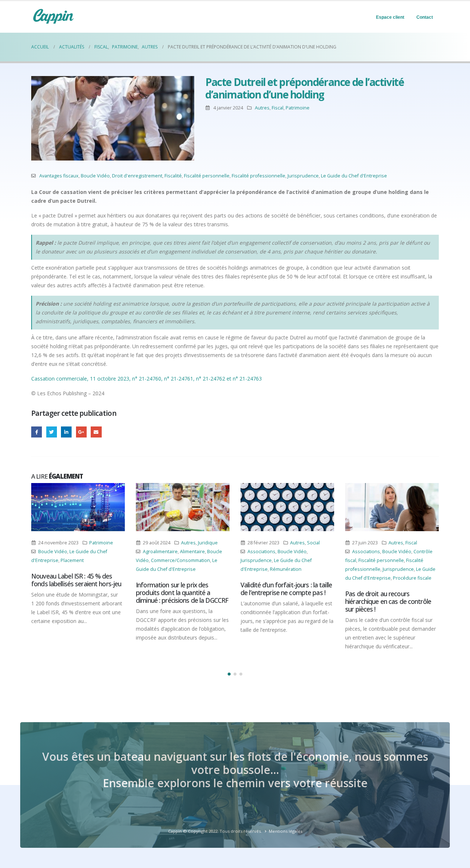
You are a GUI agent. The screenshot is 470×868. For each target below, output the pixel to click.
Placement (72, 560)
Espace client (390, 17)
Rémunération (285, 569)
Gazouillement (51, 431)
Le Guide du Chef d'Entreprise (354, 176)
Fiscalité (173, 176)
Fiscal (277, 108)
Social (313, 543)
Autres (262, 108)
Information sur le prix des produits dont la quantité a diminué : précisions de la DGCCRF (182, 592)
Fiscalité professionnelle (258, 176)
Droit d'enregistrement (137, 176)
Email (96, 431)
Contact (424, 17)
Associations (261, 551)
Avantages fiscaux (59, 176)
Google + (81, 431)
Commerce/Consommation (180, 560)
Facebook (36, 431)
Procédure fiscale (412, 578)
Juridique (208, 543)
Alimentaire (192, 551)
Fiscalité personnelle (206, 176)
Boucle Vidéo (95, 176)
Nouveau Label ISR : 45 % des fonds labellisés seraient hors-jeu (76, 580)
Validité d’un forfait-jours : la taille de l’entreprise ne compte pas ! (286, 588)
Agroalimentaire (160, 551)
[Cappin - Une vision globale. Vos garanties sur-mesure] (53, 16)
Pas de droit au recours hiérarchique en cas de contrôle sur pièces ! (388, 601)
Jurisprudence (303, 176)
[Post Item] (78, 507)
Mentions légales (285, 831)
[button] (229, 674)
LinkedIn (66, 431)
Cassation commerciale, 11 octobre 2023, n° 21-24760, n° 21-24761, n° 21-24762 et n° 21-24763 (146, 378)
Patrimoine (298, 108)
